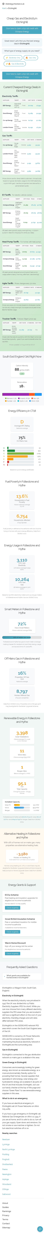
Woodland (6, 1184)
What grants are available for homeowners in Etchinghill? (18, 977)
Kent (4, 8)
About (5, 1203)
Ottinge (5, 1189)
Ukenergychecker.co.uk (14, 4)
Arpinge (5, 1179)
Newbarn (6, 1139)
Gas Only (30, 58)
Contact (6, 1223)
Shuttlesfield (7, 1164)
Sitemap (6, 1227)
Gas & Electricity (15, 64)
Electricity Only (13, 58)
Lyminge (5, 1144)
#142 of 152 (16, 819)
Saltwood (6, 1194)
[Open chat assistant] (40, 1229)
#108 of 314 (26, 817)
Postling (5, 1154)
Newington (6, 1174)
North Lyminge (8, 1149)
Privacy (5, 1215)
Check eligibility (13, 908)
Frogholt (5, 1159)
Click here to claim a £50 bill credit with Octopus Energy (22, 30)
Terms (5, 1219)
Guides (5, 1207)
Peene (4, 1169)
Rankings (6, 1211)
